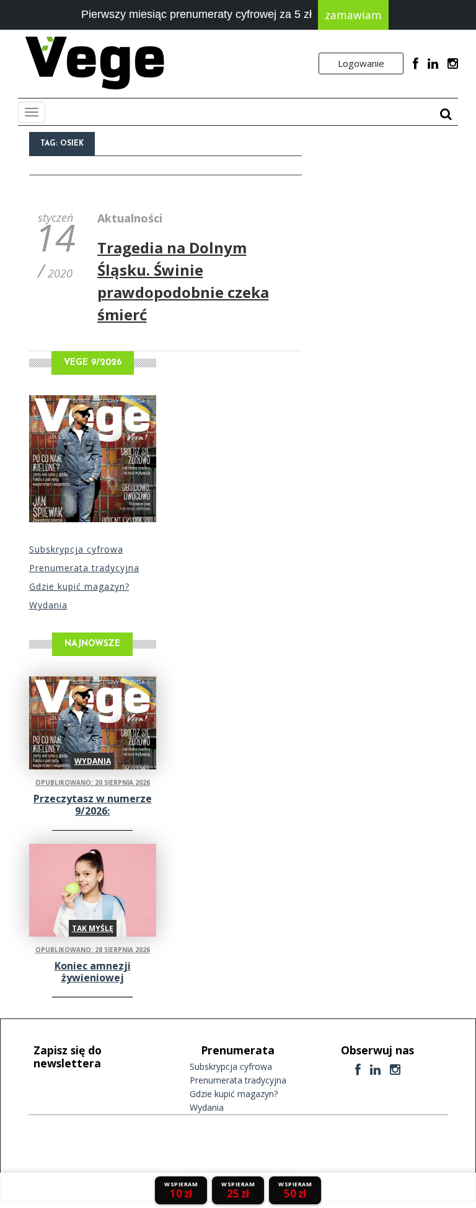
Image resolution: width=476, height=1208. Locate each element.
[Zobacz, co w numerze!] (92, 458)
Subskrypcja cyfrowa (76, 549)
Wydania (48, 605)
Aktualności (129, 218)
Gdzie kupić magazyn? (79, 586)
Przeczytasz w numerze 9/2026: (92, 804)
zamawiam (353, 14)
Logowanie (361, 63)
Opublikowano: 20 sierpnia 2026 (92, 782)
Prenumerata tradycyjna (84, 568)
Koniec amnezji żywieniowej (93, 971)
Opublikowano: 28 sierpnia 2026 (92, 949)
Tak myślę (92, 928)
